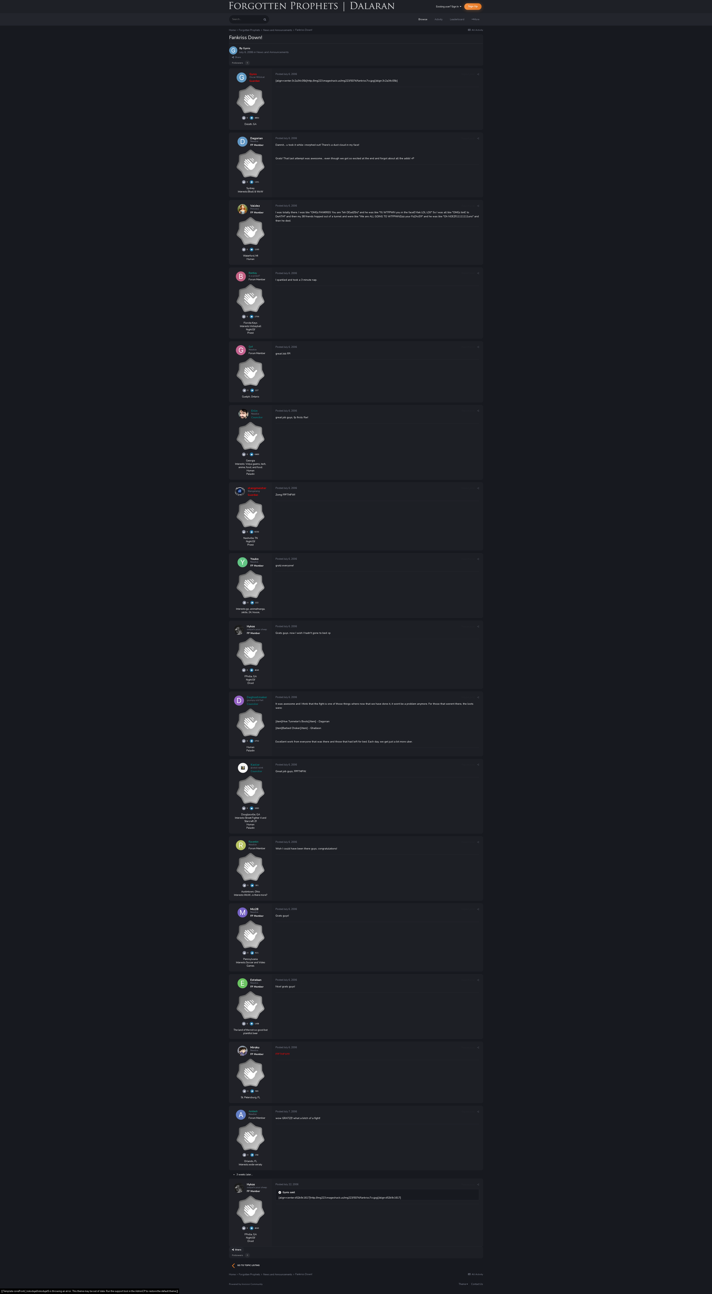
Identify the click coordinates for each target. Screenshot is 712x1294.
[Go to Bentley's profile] (241, 276)
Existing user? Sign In (448, 6)
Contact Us (477, 1284)
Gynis (246, 48)
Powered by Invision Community (246, 1284)
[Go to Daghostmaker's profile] (239, 701)
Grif (251, 347)
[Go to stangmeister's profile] (240, 491)
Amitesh (253, 1111)
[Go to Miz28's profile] (243, 912)
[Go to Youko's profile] (243, 562)
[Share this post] (478, 74)
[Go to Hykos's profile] (239, 630)
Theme (463, 1284)
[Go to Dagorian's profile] (243, 142)
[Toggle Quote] (280, 1192)
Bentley (253, 273)
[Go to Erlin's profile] (243, 414)
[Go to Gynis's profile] (233, 50)
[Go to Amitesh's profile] (241, 1115)
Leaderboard (457, 19)
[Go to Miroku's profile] (243, 1051)
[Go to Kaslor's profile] (243, 768)
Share (237, 57)
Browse (422, 19)
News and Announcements (273, 52)
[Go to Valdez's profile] (243, 209)
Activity (439, 19)
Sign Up (473, 6)
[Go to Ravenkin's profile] (241, 845)
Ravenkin (253, 842)
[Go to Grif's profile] (241, 350)
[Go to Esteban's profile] (243, 983)
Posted (286, 74)
